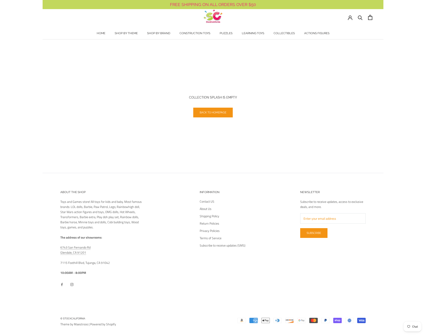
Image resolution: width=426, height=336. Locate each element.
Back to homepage (213, 112)
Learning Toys (253, 33)
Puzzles (226, 33)
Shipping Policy (209, 216)
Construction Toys (194, 33)
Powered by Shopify (103, 324)
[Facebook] (61, 284)
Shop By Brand (158, 33)
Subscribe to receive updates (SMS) (222, 245)
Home (101, 33)
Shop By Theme (126, 33)
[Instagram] (71, 284)
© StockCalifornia (72, 318)
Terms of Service (210, 238)
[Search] (360, 17)
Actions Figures (316, 33)
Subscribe (314, 233)
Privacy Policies (210, 230)
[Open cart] (370, 17)
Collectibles (284, 33)
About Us (205, 208)
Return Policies (209, 223)
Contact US (207, 201)
